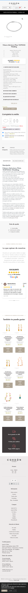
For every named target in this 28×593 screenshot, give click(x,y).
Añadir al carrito (10, 109)
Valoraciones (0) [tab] (18, 161)
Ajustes (10, 590)
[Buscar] (10, 8)
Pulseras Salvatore (13, 154)
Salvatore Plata (21, 154)
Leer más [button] (6, 296)
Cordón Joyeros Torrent (13, 218)
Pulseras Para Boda (20, 152)
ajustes (12, 588)
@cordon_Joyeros (15, 216)
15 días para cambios (11, 91)
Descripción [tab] (7, 161)
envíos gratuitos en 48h (12, 67)
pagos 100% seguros (11, 93)
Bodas (11, 149)
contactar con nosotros (14, 208)
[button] (25, 7)
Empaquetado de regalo (12, 99)
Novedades (15, 151)
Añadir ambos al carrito (12, 129)
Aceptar (4, 590)
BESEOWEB (16, 580)
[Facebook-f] (13, 480)
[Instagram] (15, 480)
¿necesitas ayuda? (10, 96)
